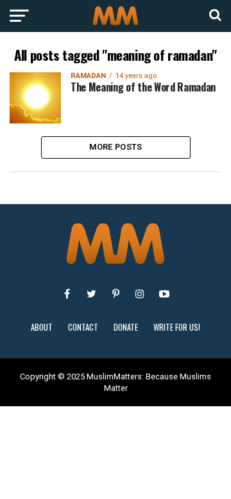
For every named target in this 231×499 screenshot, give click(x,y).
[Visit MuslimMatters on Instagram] (140, 293)
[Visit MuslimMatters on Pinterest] (115, 293)
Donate (126, 327)
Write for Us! (176, 327)
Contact (83, 327)
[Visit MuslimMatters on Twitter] (91, 293)
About (42, 327)
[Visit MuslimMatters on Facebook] (66, 293)
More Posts (115, 147)
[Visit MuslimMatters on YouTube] (164, 293)
